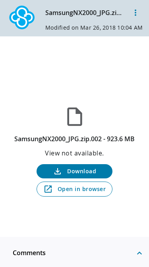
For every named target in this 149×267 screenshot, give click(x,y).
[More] (135, 12)
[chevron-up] (139, 252)
